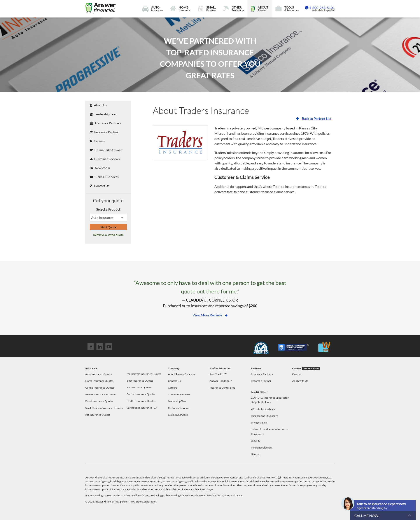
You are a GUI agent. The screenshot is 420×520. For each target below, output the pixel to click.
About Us (100, 105)
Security (255, 440)
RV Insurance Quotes (139, 387)
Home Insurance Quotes (99, 380)
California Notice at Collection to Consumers (269, 432)
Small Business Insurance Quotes (104, 408)
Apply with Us (300, 380)
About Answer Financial (181, 374)
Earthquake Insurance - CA (142, 407)
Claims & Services (106, 177)
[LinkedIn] (99, 346)
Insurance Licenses (262, 447)
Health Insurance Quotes (141, 401)
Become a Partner (106, 132)
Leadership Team (105, 114)
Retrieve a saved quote (108, 235)
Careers (99, 141)
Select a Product (108, 209)
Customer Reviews (107, 159)
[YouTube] (108, 346)
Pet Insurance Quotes (97, 414)
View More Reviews (207, 315)
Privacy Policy (259, 422)
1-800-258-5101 (322, 7)
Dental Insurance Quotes (141, 394)
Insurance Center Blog (222, 387)
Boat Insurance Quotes (140, 380)
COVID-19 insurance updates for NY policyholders (270, 400)
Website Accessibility (263, 409)
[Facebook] (91, 346)
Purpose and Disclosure (264, 415)
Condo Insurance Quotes (99, 387)
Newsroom (102, 168)
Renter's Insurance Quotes (100, 394)
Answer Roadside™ (221, 380)
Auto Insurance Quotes (98, 374)
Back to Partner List (316, 118)
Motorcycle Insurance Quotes (144, 373)
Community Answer (108, 150)
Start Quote (108, 227)
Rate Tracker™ (218, 374)
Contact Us (101, 186)
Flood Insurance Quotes (99, 401)
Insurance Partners (107, 123)
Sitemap (255, 454)
